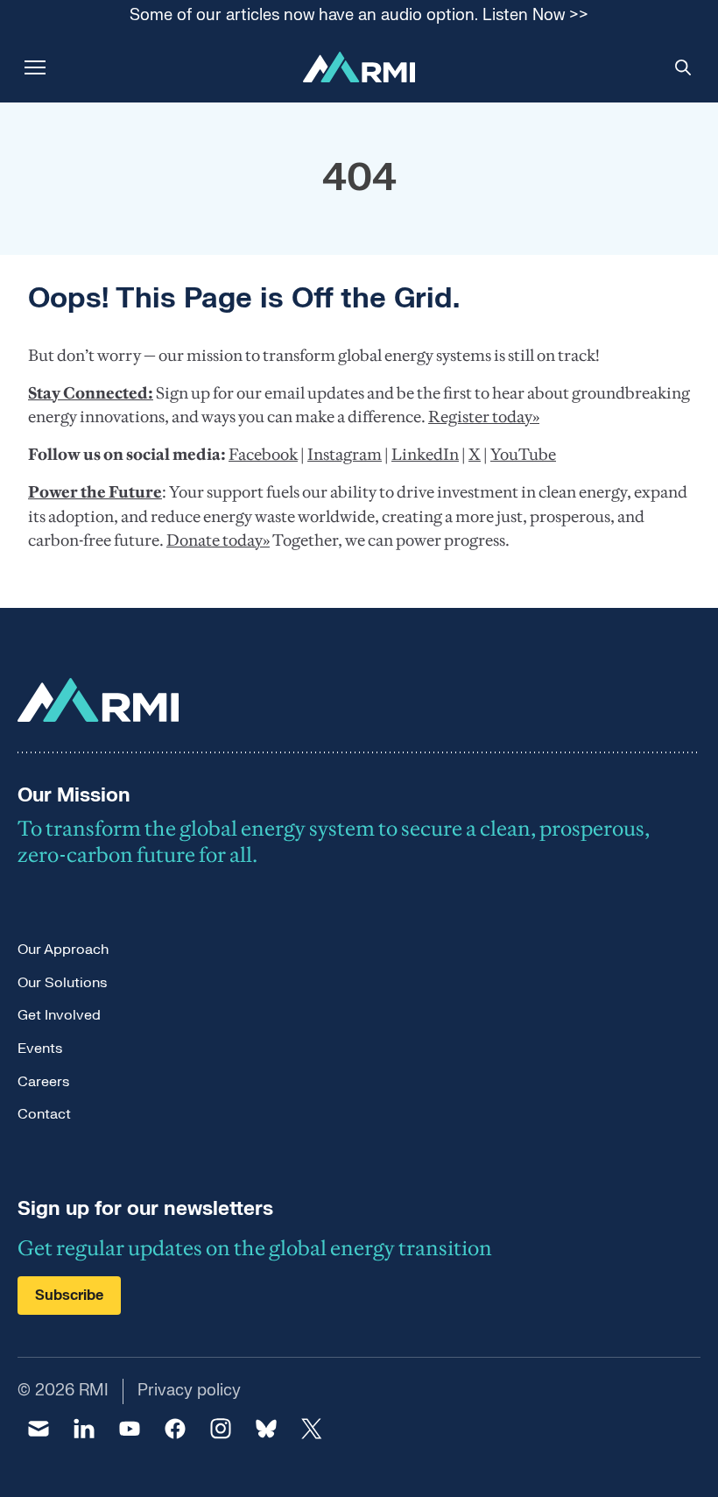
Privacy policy (189, 1390)
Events (40, 1048)
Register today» (483, 416)
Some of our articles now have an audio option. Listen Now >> (359, 16)
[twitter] (312, 1429)
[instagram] (221, 1429)
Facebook (263, 454)
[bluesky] (266, 1429)
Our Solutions (62, 983)
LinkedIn (425, 454)
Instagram (344, 454)
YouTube (523, 454)
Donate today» (218, 540)
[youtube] (130, 1429)
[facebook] (175, 1429)
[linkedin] (84, 1429)
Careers (43, 1082)
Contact (44, 1114)
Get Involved (59, 1015)
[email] (39, 1429)
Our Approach (63, 949)
